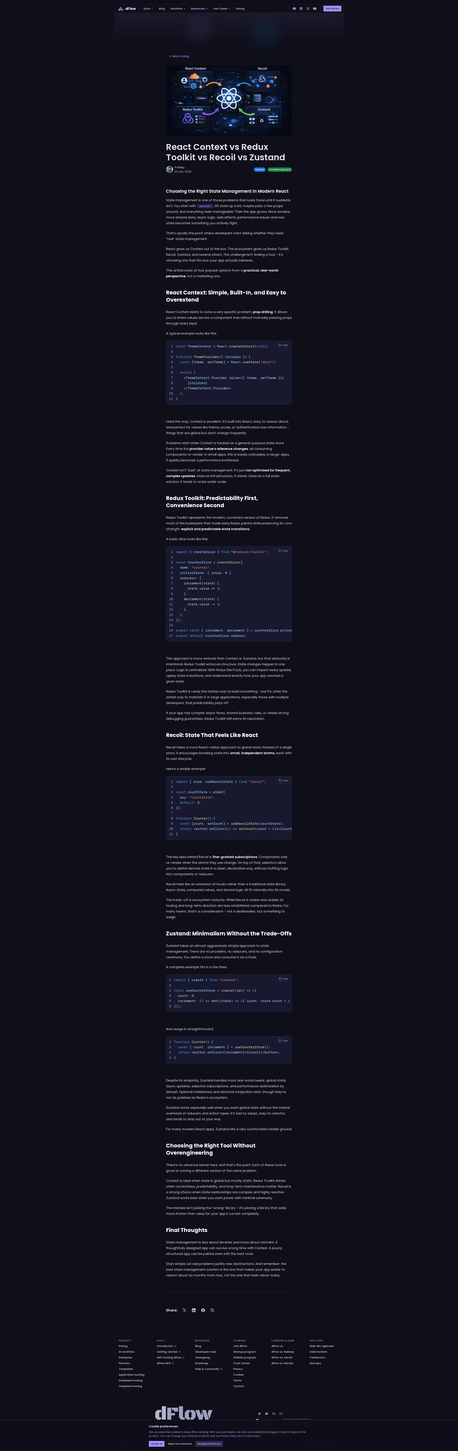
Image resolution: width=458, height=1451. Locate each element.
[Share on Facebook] (203, 1310)
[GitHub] (274, 1414)
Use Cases (220, 8)
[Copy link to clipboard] (212, 1310)
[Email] (281, 1414)
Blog (162, 8)
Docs (147, 8)
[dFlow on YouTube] (314, 8)
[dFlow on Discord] (294, 8)
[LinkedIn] (259, 1414)
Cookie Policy (251, 1436)
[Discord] (266, 1414)
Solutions (177, 8)
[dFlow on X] (308, 8)
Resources (198, 8)
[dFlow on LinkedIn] (301, 8)
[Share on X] (184, 1310)
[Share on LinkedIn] (194, 1310)
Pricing (240, 8)
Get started (332, 8)
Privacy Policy (228, 1436)
